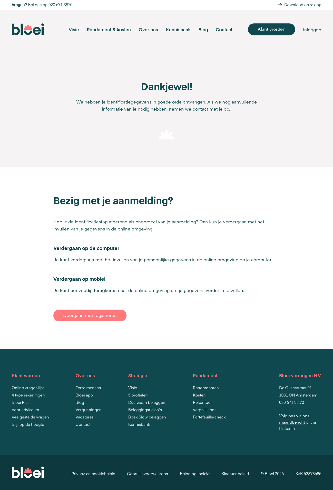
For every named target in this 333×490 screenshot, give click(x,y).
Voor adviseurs (25, 409)
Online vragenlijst (28, 387)
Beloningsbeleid (195, 473)
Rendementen (206, 387)
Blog (203, 29)
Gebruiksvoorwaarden (147, 473)
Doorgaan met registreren (90, 315)
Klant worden (271, 29)
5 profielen (138, 394)
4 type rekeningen (28, 394)
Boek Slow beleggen (147, 416)
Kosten (199, 394)
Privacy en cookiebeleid (93, 473)
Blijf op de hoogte (28, 424)
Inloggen (312, 29)
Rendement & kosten (109, 29)
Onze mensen (88, 387)
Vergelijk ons (204, 409)
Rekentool (202, 402)
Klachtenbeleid (235, 473)
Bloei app (84, 394)
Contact (224, 29)
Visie (74, 29)
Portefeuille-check (209, 416)
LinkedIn (287, 428)
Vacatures (85, 416)
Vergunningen (89, 409)
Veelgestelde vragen (30, 416)
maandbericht (292, 422)
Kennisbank (178, 29)
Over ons (148, 29)
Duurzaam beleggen (146, 402)
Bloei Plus (20, 402)
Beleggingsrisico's (145, 409)
